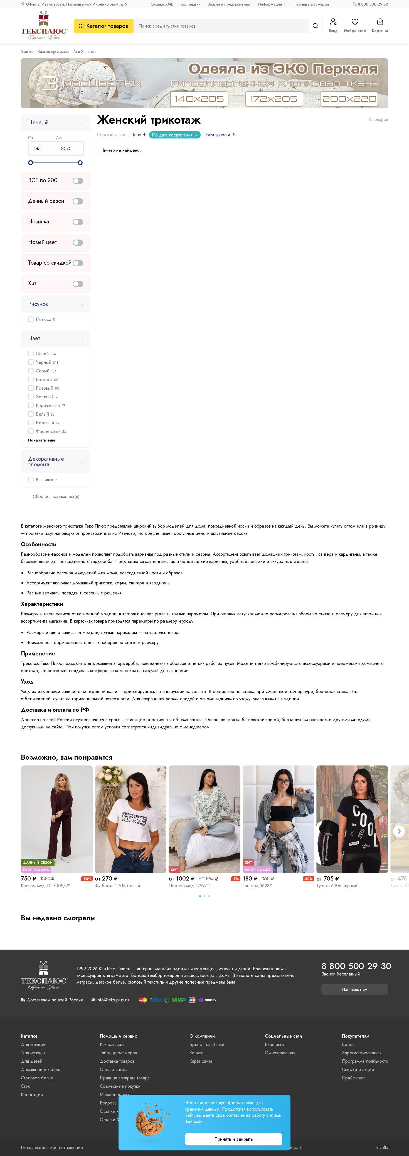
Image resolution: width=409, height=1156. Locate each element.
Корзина (380, 30)
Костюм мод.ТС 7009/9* (45, 885)
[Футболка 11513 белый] (131, 819)
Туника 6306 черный (336, 885)
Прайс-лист (353, 1078)
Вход (333, 30)
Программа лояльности (365, 1061)
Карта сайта (200, 1061)
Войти (348, 1044)
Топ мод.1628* (257, 885)
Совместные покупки (120, 1086)
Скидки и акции (358, 1069)
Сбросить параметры (53, 496)
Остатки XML (162, 4)
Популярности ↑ (219, 134)
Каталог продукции (53, 51)
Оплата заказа (114, 1069)
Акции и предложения (229, 4)
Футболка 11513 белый (117, 885)
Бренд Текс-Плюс (207, 1044)
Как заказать (112, 1044)
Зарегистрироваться (361, 1053)
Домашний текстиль (40, 1069)
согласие (235, 1115)
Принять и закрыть (234, 1139)
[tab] (200, 896)
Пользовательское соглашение (52, 1147)
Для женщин (33, 1044)
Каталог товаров (107, 26)
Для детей (31, 1061)
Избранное (355, 30)
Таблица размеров (311, 4)
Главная (27, 51)
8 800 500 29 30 (373, 4)
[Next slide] (399, 831)
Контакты (197, 1053)
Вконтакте (274, 1044)
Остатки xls (110, 1111)
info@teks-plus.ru (113, 1000)
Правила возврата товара (125, 1078)
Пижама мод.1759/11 (190, 885)
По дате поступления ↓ (175, 135)
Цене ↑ (138, 134)
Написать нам (354, 989)
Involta (382, 1147)
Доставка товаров (117, 1061)
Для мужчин (33, 1053)
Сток (25, 1086)
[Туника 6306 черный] (352, 819)
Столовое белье (37, 1078)
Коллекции (191, 4)
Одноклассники (281, 1053)
